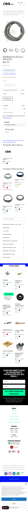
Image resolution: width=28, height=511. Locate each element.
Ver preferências (14, 507)
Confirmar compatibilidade (9, 73)
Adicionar (7, 99)
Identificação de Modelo (14, 422)
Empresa (14, 413)
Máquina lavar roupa (13, 13)
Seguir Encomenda (14, 419)
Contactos (14, 410)
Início (4, 11)
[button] (26, 484)
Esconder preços (7, 117)
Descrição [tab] (6, 122)
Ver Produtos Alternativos (9, 70)
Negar (14, 503)
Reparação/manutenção (11, 11)
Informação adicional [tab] (9, 124)
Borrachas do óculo (20, 116)
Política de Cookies (14, 479)
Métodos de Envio (14, 416)
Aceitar (14, 499)
